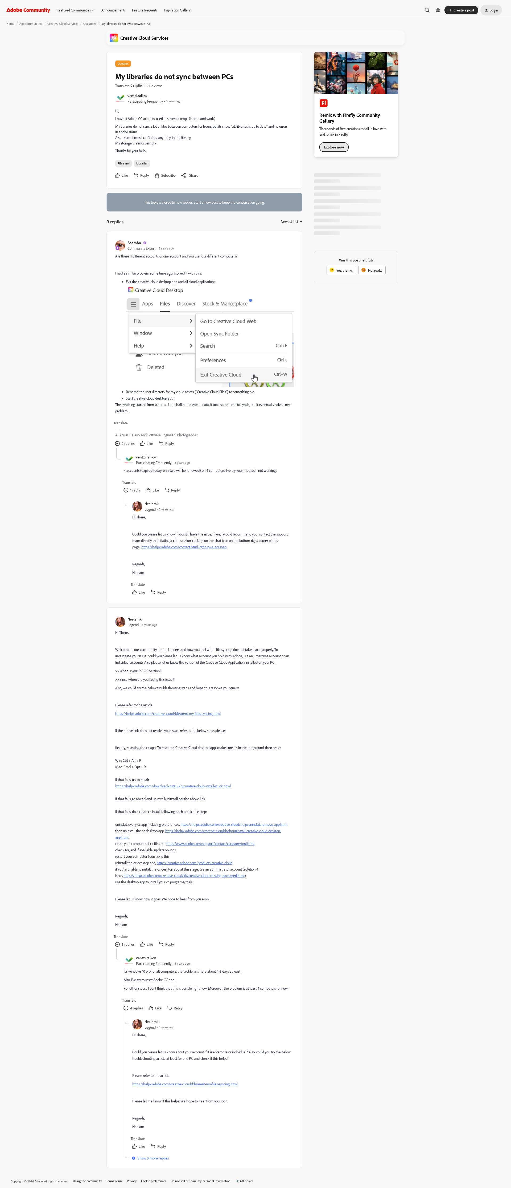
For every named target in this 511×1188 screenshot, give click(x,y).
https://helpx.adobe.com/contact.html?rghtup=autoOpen (183, 547)
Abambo (134, 242)
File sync (123, 163)
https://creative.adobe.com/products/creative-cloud (194, 862)
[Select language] (438, 10)
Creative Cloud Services (62, 24)
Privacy (132, 1181)
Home (10, 24)
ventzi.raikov (137, 95)
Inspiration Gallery (177, 10)
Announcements (113, 10)
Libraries (142, 163)
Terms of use (114, 1181)
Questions (89, 24)
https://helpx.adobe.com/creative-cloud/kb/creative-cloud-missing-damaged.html (184, 875)
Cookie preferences (153, 1181)
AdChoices (246, 1181)
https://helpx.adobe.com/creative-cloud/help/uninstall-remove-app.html (233, 824)
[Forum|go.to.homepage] (28, 10)
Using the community (87, 1181)
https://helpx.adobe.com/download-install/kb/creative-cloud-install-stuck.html (173, 786)
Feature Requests (145, 10)
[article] (204, 344)
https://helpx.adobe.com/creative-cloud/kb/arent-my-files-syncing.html (168, 713)
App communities (30, 24)
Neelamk (152, 503)
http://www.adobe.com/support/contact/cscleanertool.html (210, 843)
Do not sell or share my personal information (200, 1181)
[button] (461, 10)
